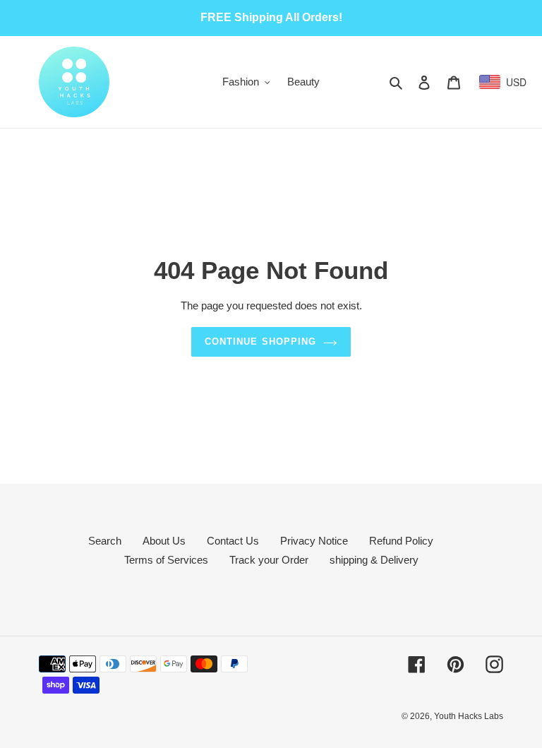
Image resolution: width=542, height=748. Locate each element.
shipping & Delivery (374, 560)
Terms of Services (166, 560)
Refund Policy (401, 541)
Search (104, 541)
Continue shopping (260, 341)
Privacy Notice (314, 541)
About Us (164, 541)
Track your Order (268, 560)
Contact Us (233, 541)
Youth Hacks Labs (468, 716)
